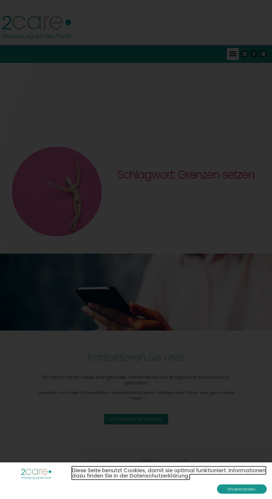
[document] (136, 249)
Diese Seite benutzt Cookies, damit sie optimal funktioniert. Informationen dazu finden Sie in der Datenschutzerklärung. (169, 473)
